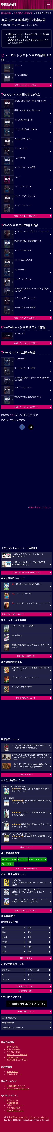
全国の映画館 (12, 1072)
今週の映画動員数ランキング (13, 614)
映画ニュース (12, 1100)
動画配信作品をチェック (25, 698)
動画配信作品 (12, 1103)
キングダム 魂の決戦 (23, 120)
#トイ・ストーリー (36, 859)
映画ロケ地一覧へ (26, 991)
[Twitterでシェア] (31, 427)
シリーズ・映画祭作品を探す (25, 869)
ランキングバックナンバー (18, 1088)
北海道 (4, 937)
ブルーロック (20, 158)
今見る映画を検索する (23, 13)
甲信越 (4, 942)
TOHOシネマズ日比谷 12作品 (20, 94)
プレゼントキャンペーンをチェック (26, 573)
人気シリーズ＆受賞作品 (17, 1055)
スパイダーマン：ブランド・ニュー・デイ (31, 232)
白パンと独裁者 (21, 75)
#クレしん (22, 859)
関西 (4, 932)
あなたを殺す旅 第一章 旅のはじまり (30, 101)
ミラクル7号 (19, 334)
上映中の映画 (12, 1047)
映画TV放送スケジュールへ (26, 910)
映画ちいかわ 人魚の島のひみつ (28, 110)
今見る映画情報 (13, 1108)
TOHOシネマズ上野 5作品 (18, 352)
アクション (6, 970)
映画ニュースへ (26, 775)
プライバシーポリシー (39, 1117)
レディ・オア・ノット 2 (24, 196)
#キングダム (6, 864)
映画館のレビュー (14, 1074)
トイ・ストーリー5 (22, 186)
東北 (29, 937)
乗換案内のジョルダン (18, 1117)
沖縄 (29, 952)
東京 (4, 928)
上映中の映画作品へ (10, 1018)
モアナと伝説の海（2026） (26, 129)
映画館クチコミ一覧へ (26, 986)
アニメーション (34, 970)
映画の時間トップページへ (12, 1027)
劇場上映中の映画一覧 (26, 656)
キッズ (30, 975)
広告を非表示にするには (39, 507)
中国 (4, 947)
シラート (18, 65)
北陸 (29, 942)
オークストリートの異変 (24, 167)
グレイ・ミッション (23, 205)
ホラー (30, 979)
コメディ (5, 979)
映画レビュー (25, 847)
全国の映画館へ (26, 958)
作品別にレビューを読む (17, 1060)
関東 (29, 928)
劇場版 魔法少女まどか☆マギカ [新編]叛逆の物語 (31, 290)
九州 (4, 952)
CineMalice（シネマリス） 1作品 (23, 327)
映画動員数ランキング (16, 1086)
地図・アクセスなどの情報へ (25, 85)
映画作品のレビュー (15, 1057)
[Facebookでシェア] (22, 427)
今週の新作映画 (13, 1049)
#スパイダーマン (8, 859)
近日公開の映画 (13, 1052)
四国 (29, 947)
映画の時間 (6, 13)
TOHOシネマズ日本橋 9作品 (19, 225)
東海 (29, 932)
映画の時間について (26, 1012)
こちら (12, 415)
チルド (17, 177)
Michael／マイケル (22, 139)
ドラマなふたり (21, 148)
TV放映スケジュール (15, 1105)
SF (3, 975)
